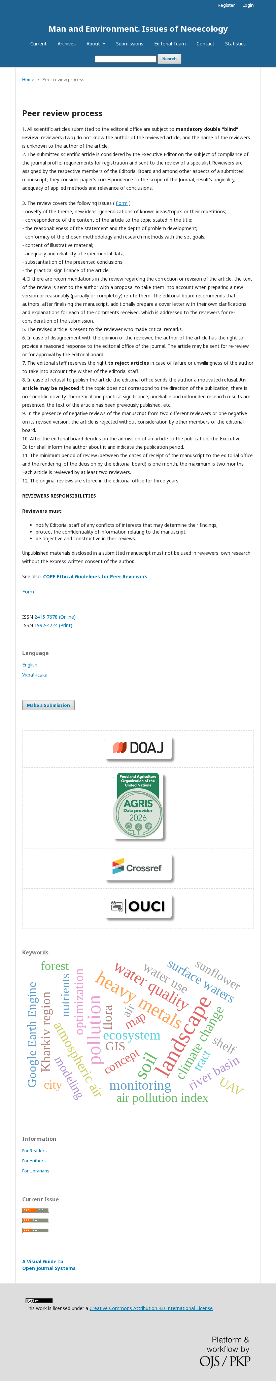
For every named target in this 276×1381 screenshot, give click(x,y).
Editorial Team (170, 43)
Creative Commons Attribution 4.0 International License (151, 1308)
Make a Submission (48, 705)
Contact (205, 43)
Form (122, 203)
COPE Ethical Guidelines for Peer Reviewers (95, 576)
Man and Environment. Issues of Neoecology (138, 28)
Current (38, 43)
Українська (34, 674)
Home (28, 79)
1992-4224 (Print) (53, 625)
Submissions (129, 43)
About (94, 43)
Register (226, 5)
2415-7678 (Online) (55, 617)
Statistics (235, 43)
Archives (67, 43)
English (29, 664)
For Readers (34, 1151)
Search (169, 58)
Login (248, 5)
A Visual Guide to (49, 1264)
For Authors (34, 1161)
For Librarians (35, 1171)
